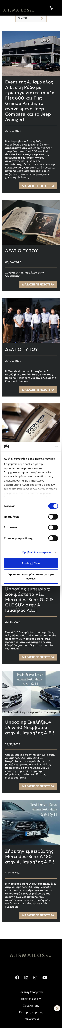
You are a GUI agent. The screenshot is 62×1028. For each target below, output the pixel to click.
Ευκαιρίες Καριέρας (31, 1012)
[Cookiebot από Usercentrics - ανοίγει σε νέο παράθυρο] (43, 446)
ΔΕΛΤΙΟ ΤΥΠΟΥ (21, 250)
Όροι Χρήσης (31, 1005)
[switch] (53, 517)
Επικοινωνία (31, 1019)
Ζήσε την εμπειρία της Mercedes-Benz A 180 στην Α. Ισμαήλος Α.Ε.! (29, 856)
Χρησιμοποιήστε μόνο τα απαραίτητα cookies (31, 576)
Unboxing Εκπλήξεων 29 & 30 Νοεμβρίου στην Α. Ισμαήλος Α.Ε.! (29, 727)
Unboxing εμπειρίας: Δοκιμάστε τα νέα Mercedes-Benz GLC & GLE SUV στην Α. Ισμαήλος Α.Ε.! (29, 599)
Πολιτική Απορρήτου (31, 992)
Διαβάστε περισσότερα (38, 186)
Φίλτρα (22, 18)
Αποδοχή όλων (31, 563)
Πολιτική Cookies (31, 999)
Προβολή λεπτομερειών (36, 552)
